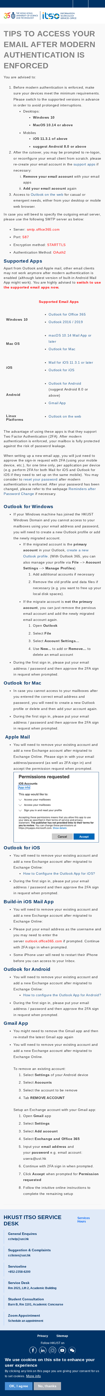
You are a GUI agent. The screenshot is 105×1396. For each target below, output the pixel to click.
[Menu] (99, 15)
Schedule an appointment (25, 1321)
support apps (84, 164)
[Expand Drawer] (80, 3)
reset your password (40, 479)
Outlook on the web (47, 194)
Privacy (42, 1336)
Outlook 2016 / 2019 (66, 322)
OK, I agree (18, 1386)
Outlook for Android (65, 383)
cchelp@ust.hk (18, 1239)
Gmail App (57, 403)
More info (33, 1376)
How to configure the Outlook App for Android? (62, 995)
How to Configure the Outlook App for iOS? (59, 873)
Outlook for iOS (61, 370)
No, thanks (47, 1386)
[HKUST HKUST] (21, 15)
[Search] (97, 3)
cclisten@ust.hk (19, 1255)
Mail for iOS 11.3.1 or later (71, 362)
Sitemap (62, 1336)
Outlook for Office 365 (67, 314)
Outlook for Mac (62, 349)
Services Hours (83, 1219)
